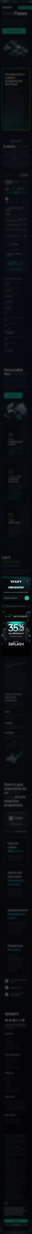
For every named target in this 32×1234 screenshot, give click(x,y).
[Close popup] (27, 581)
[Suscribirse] (26, 598)
